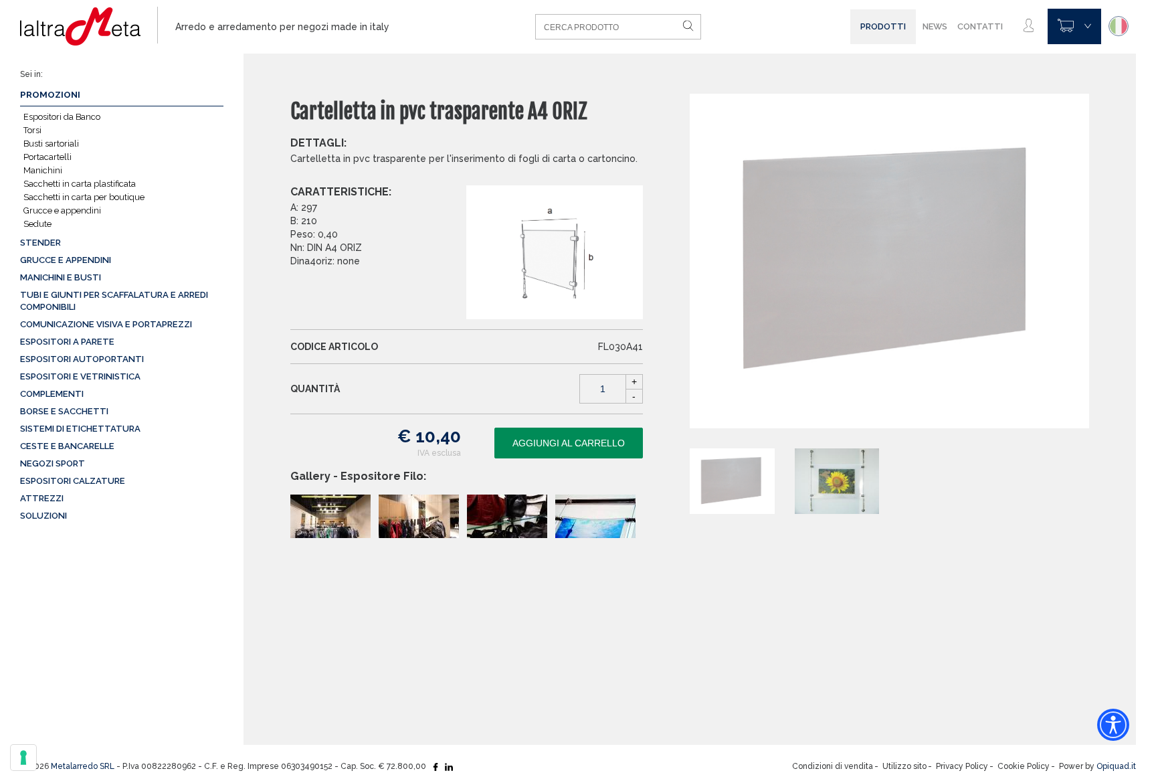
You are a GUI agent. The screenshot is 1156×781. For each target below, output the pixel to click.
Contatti (980, 26)
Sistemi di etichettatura (80, 429)
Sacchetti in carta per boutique (83, 197)
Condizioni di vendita (832, 766)
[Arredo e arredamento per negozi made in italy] (89, 27)
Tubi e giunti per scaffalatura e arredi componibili (114, 301)
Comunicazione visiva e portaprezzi (106, 324)
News (935, 26)
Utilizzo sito (904, 766)
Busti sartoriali (51, 144)
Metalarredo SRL (82, 766)
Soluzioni (43, 516)
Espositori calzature (72, 481)
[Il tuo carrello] (1074, 26)
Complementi (52, 394)
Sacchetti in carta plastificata (79, 184)
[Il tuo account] (1028, 26)
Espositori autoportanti (82, 359)
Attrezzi (42, 498)
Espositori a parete (67, 342)
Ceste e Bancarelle (67, 446)
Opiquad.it (1116, 766)
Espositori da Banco (61, 117)
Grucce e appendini (62, 210)
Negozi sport (52, 463)
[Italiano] (1118, 26)
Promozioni (50, 95)
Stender (40, 243)
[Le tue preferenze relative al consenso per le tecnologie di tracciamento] (23, 757)
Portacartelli (47, 157)
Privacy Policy (962, 766)
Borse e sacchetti (64, 411)
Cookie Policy (1023, 766)
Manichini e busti (60, 277)
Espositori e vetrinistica (80, 376)
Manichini (42, 170)
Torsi (32, 130)
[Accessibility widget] (1113, 725)
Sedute (37, 224)
